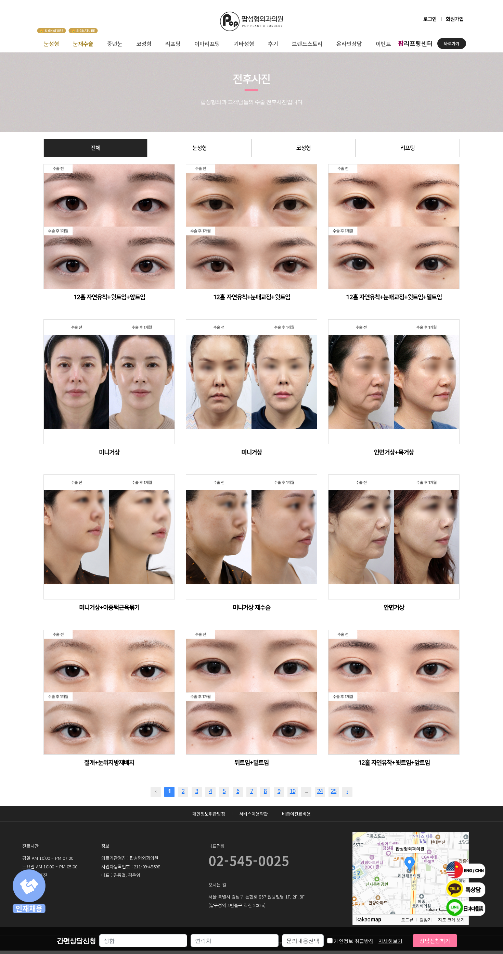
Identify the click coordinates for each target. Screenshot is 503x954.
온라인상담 (349, 43)
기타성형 (244, 43)
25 (333, 791)
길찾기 (426, 919)
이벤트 (383, 43)
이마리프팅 (207, 43)
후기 (273, 43)
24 (320, 791)
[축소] (460, 872)
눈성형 (51, 43)
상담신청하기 (435, 941)
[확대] (460, 860)
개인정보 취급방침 (368, 941)
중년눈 (114, 43)
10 (292, 791)
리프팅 (173, 43)
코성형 (144, 43)
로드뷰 (407, 919)
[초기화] (460, 885)
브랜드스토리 (307, 43)
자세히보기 (390, 941)
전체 (95, 148)
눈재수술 (83, 43)
